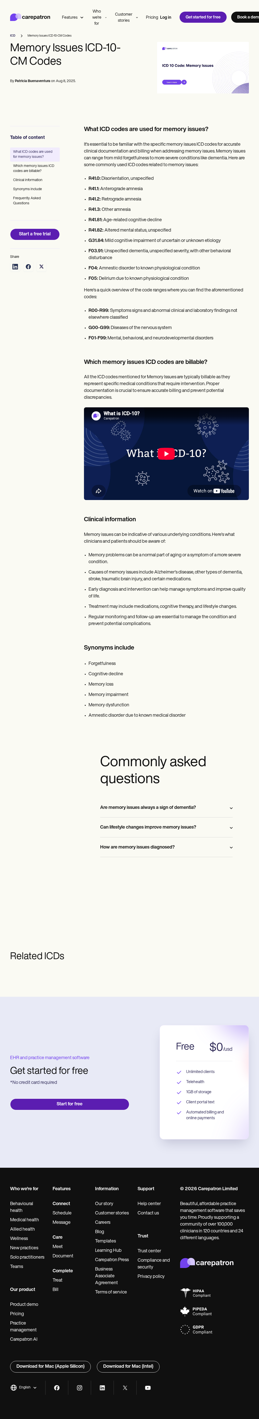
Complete (63, 1271)
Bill (55, 1290)
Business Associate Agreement (106, 1276)
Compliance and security (154, 1264)
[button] (23, 1387)
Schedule (62, 1213)
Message (62, 1223)
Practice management (23, 1327)
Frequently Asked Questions (27, 200)
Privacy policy (151, 1277)
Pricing (152, 18)
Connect (61, 1204)
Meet (58, 1247)
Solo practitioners (27, 1257)
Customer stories (124, 18)
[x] (125, 1388)
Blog (99, 1232)
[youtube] (148, 1388)
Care (57, 1237)
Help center (149, 1204)
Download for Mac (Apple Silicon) (50, 1366)
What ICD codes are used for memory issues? (32, 154)
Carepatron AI (23, 1339)
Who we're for (96, 18)
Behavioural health (21, 1207)
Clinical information (27, 180)
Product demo (24, 1305)
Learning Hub (108, 1251)
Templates (105, 1241)
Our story (104, 1204)
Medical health (24, 1220)
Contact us (148, 1213)
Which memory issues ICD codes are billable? (33, 168)
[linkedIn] (102, 1388)
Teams (16, 1267)
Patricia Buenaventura (32, 81)
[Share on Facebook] (28, 266)
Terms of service (111, 1292)
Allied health (22, 1229)
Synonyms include (27, 189)
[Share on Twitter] (41, 266)
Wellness (19, 1239)
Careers (102, 1223)
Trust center (149, 1251)
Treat (57, 1280)
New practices (24, 1248)
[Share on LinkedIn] (15, 266)
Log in (165, 18)
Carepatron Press (112, 1260)
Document (63, 1256)
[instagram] (79, 1388)
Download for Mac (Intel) (128, 1366)
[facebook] (57, 1388)
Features (69, 18)
